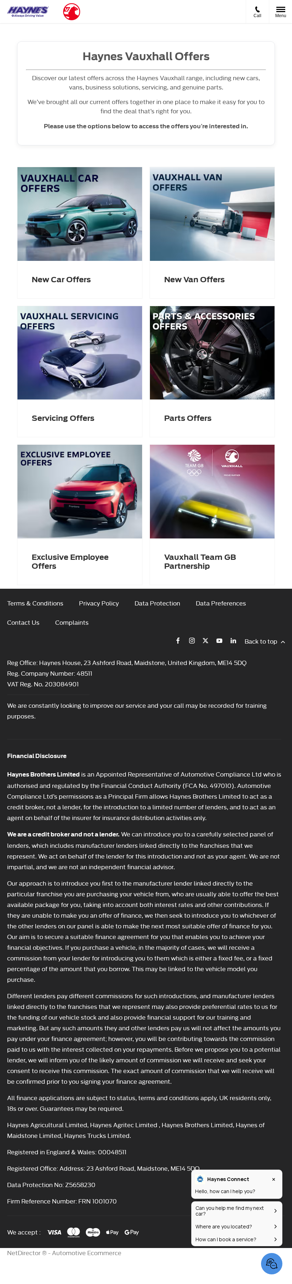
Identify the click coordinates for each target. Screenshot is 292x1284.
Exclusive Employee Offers (70, 562)
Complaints (72, 622)
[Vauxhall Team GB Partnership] (212, 491)
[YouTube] (219, 640)
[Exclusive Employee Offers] (79, 491)
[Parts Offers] (212, 353)
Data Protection (157, 602)
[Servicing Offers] (79, 353)
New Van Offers (194, 279)
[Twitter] (205, 640)
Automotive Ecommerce (86, 1252)
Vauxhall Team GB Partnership (200, 562)
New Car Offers (61, 279)
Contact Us (23, 622)
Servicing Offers (63, 418)
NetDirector (24, 1252)
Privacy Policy (99, 602)
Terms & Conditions (35, 602)
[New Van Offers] (212, 214)
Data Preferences (221, 602)
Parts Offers (188, 418)
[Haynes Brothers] (28, 11)
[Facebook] (178, 640)
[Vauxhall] (71, 11)
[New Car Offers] (79, 214)
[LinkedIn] (233, 640)
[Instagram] (192, 640)
